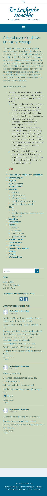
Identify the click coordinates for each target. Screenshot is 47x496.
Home (7, 487)
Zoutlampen (14, 245)
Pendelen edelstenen (14, 489)
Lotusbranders (15, 242)
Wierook (13, 189)
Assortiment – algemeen (33, 487)
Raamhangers (15, 221)
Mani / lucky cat (16, 183)
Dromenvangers (16, 177)
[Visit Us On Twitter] (21, 300)
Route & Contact (27, 489)
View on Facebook (8, 357)
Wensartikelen (15, 257)
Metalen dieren (16, 239)
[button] (23, 28)
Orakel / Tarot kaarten (19, 248)
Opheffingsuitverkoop (17, 487)
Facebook (37, 489)
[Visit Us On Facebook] (26, 300)
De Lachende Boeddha (23, 12)
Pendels (12, 254)
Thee (11, 207)
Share (6, 359)
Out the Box (28, 483)
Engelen (12, 180)
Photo (10, 396)
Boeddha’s (13, 219)
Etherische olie (16, 186)
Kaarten (12, 251)
